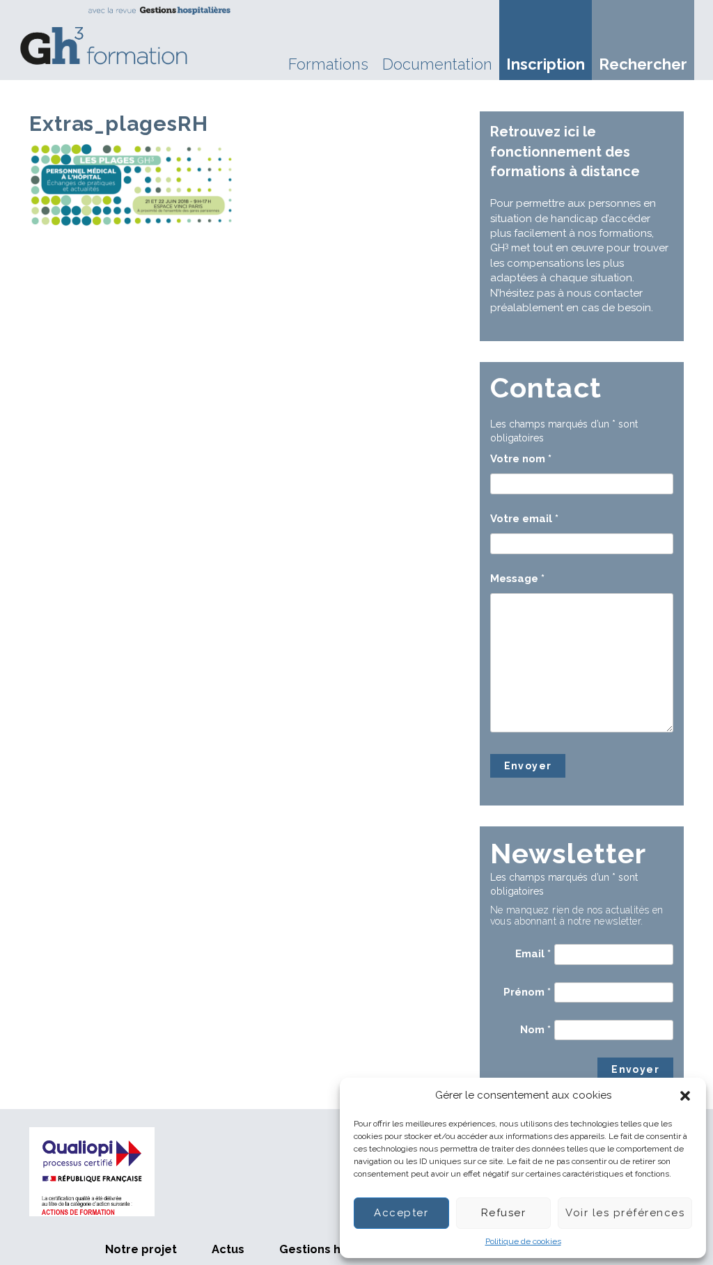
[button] (685, 1096)
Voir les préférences (624, 1213)
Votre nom (520, 459)
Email (533, 954)
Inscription (545, 64)
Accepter (401, 1213)
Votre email (524, 518)
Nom (535, 1029)
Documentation (437, 64)
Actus (228, 1249)
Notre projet (141, 1249)
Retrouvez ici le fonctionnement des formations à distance (565, 151)
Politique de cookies (523, 1241)
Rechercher (643, 64)
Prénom (527, 992)
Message (517, 578)
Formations (328, 64)
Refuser (503, 1213)
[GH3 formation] (126, 35)
